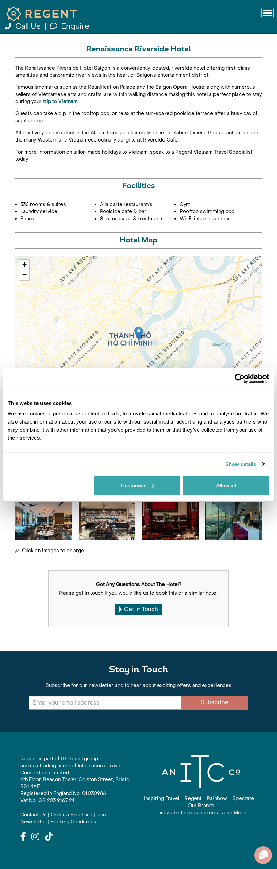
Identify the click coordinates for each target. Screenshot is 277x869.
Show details (240, 464)
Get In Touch (141, 609)
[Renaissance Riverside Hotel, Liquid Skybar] (233, 521)
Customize (133, 485)
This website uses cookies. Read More (201, 813)
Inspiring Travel (161, 798)
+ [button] (24, 264)
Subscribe (214, 702)
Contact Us (33, 815)
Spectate (243, 798)
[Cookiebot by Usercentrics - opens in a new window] (239, 378)
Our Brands (201, 805)
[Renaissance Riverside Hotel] (138, 333)
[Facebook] (23, 837)
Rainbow (217, 798)
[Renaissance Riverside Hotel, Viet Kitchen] (43, 521)
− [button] (24, 275)
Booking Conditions (73, 822)
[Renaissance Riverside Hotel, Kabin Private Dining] (170, 521)
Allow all (226, 485)
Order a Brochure (71, 815)
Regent (192, 798)
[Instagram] (35, 837)
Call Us (28, 26)
